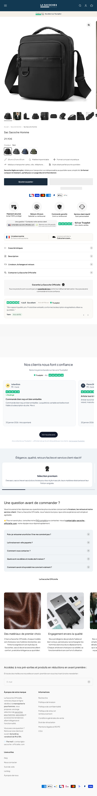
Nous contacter (10, 762)
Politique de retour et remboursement (47, 712)
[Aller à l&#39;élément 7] (63, 116)
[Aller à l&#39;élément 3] (26, 116)
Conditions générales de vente (51, 718)
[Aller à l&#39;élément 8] (72, 116)
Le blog (7, 771)
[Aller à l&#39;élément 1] (8, 116)
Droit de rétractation (46, 722)
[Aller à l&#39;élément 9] (81, 116)
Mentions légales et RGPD (49, 727)
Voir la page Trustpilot (77, 441)
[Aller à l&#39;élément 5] (44, 116)
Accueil (6, 127)
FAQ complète (42, 520)
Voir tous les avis (48, 434)
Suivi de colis (9, 767)
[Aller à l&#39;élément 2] (17, 116)
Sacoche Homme (16, 127)
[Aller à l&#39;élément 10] (90, 116)
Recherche (43, 698)
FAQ (6, 758)
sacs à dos (20, 715)
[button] (71, 181)
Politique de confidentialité (49, 706)
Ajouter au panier (25, 182)
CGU (40, 731)
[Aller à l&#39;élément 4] (35, 116)
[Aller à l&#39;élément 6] (54, 116)
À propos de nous (11, 775)
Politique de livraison (46, 702)
